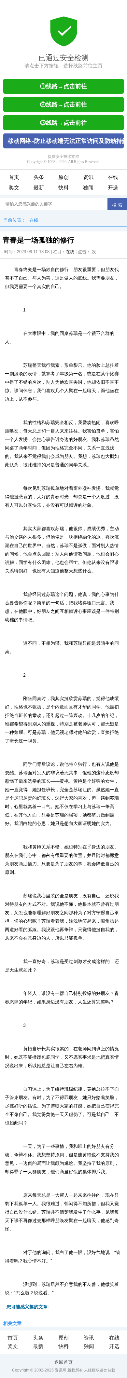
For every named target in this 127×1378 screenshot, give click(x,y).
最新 (39, 187)
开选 (113, 187)
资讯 (88, 177)
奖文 (14, 187)
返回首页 (63, 1362)
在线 (113, 177)
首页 (14, 177)
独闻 (88, 187)
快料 (63, 187)
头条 (39, 177)
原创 (63, 177)
